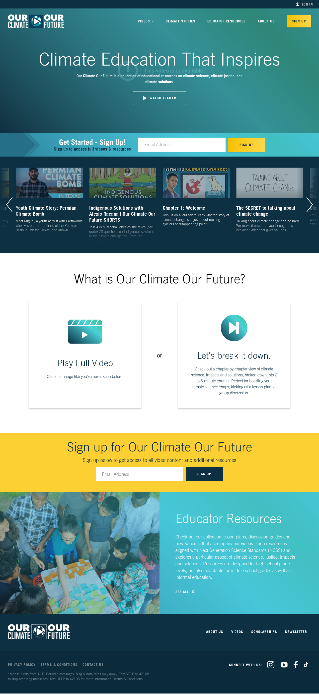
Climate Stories (180, 21)
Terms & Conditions (59, 664)
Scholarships (264, 631)
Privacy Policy (22, 664)
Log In (307, 4)
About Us (266, 21)
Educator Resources (226, 21)
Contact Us (93, 664)
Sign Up (299, 21)
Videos (237, 631)
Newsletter (296, 631)
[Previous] (9, 204)
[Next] (310, 204)
